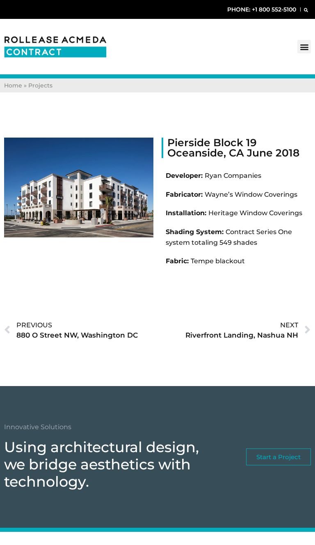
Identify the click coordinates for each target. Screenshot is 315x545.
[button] (306, 10)
